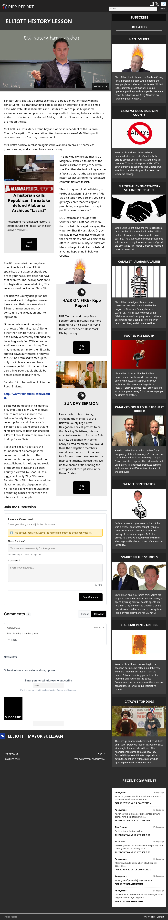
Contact (160, 916)
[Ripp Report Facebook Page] (152, 4)
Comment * (14, 560)
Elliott (16, 736)
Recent (85, 614)
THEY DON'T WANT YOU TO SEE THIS (132, 820)
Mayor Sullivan (45, 736)
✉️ (163, 3)
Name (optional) (16, 541)
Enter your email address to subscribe (48, 680)
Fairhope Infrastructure (129, 884)
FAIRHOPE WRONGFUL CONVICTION (133, 803)
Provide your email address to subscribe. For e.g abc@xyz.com (48, 690)
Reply (12, 639)
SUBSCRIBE (13, 717)
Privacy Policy (149, 916)
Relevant (99, 614)
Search (163, 9)
